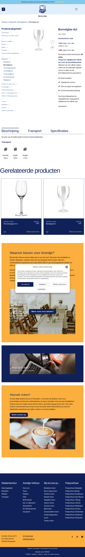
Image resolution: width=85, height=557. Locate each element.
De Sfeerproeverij (29, 509)
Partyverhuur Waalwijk (73, 488)
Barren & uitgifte (7, 41)
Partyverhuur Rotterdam (74, 506)
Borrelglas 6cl (51, 224)
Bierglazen (7, 62)
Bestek (4, 44)
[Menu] (3, 9)
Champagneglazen (10, 68)
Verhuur (4, 22)
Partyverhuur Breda (72, 491)
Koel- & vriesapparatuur (9, 93)
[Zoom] (52, 42)
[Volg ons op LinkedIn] (81, 537)
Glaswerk (12, 22)
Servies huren (49, 506)
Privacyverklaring (53, 548)
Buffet (3, 47)
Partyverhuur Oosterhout (74, 512)
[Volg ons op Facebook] (72, 537)
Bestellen (5, 491)
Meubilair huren (50, 488)
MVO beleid (27, 500)
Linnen (4, 101)
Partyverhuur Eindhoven (74, 494)
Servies (4, 107)
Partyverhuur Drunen (73, 509)
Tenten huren (49, 521)
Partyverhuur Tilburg (72, 500)
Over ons (26, 488)
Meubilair (5, 104)
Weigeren (42, 284)
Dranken (4, 50)
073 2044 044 (28, 536)
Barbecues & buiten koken (10, 35)
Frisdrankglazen (9, 74)
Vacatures (26, 512)
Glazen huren (49, 503)
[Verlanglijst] (52, 48)
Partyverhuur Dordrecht (73, 515)
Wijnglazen (7, 80)
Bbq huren (48, 509)
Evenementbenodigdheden (10, 53)
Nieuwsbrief (27, 506)
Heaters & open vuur (8, 84)
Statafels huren (49, 500)
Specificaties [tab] (59, 131)
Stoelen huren (49, 494)
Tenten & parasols (7, 110)
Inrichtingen (5, 87)
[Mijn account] (81, 9)
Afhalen (4, 494)
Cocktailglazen (8, 71)
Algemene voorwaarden (34, 548)
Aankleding (5, 32)
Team (25, 491)
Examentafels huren (51, 512)
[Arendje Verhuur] (42, 9)
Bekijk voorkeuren (59, 284)
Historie (26, 494)
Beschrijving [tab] (10, 131)
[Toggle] (10, 33)
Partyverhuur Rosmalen (74, 518)
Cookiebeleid (41, 289)
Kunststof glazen (9, 77)
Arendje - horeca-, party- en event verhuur (45, 554)
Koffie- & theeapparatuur (10, 96)
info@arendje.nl (29, 539)
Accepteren (25, 284)
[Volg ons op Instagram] (77, 537)
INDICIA (47, 552)
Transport (5, 497)
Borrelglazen (22, 22)
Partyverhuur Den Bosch (74, 497)
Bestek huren (49, 497)
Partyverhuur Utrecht (72, 503)
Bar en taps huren (50, 491)
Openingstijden (7, 488)
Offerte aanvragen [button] (33, 231)
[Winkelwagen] (76, 9)
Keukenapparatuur (8, 90)
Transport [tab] (34, 131)
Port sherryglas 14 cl (11, 224)
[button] (67, 267)
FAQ (24, 497)
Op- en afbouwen (29, 503)
